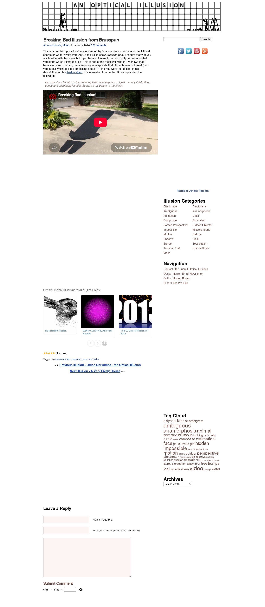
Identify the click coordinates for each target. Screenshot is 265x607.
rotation (210, 456)
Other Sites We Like (176, 283)
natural (182, 453)
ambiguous (177, 425)
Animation (170, 216)
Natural (197, 234)
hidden (202, 442)
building (198, 435)
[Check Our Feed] (205, 54)
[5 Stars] (54, 353)
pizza (84, 359)
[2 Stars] (47, 353)
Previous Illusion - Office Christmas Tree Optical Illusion (100, 365)
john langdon (195, 449)
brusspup (76, 359)
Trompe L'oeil (172, 248)
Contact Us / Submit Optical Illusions (186, 269)
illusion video (74, 72)
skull (198, 460)
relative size (185, 456)
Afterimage (170, 206)
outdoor (191, 453)
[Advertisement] (97, 221)
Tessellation (200, 243)
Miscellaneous (201, 229)
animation (171, 435)
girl (192, 443)
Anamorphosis (52, 45)
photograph (171, 456)
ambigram (196, 420)
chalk (211, 435)
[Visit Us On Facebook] (181, 54)
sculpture (168, 459)
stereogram (179, 463)
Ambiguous (170, 211)
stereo (167, 463)
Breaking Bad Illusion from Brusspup (81, 39)
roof (90, 359)
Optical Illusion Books (177, 278)
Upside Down (201, 248)
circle (168, 438)
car (206, 435)
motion (171, 452)
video (97, 359)
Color (196, 216)
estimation (205, 438)
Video (65, 45)
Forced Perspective (175, 225)
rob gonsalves (199, 456)
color (175, 439)
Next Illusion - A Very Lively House (95, 371)
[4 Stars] (51, 353)
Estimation (199, 220)
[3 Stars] (49, 353)
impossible (175, 447)
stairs (217, 459)
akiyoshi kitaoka (176, 420)
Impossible (170, 229)
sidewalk (189, 459)
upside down (180, 469)
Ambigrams (200, 206)
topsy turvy (193, 463)
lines (205, 449)
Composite (170, 220)
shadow (178, 460)
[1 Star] (44, 353)
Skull (195, 239)
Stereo (168, 243)
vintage (207, 469)
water (216, 468)
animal (204, 430)
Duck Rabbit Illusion (56, 330)
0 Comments (98, 45)
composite (187, 438)
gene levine (181, 443)
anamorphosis (61, 359)
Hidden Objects (202, 225)
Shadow (168, 239)
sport (204, 459)
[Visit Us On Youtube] (197, 54)
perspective (208, 453)
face (168, 442)
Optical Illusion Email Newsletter (183, 273)
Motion (168, 234)
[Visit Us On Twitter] (189, 54)
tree (204, 463)
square (210, 459)
